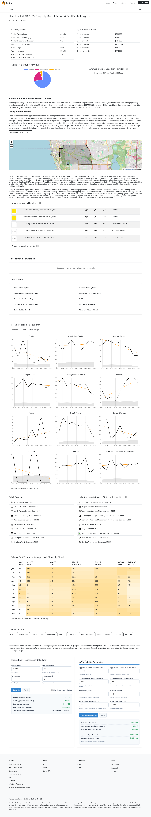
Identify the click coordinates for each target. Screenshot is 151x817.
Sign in (132, 3)
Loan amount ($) (17, 669)
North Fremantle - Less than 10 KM (27, 511)
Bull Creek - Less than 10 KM (24, 533)
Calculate (16, 690)
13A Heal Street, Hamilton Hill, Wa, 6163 (38, 237)
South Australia (15, 774)
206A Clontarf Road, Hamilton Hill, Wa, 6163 (40, 210)
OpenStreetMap (129, 169)
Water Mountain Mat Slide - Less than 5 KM (98, 511)
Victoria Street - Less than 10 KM (26, 520)
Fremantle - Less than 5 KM (24, 524)
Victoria (12, 781)
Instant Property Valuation (20, 132)
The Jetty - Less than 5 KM (91, 524)
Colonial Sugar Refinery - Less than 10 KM (97, 502)
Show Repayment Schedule (62, 690)
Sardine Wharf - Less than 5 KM (25, 542)
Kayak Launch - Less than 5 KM (25, 529)
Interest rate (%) (50, 669)
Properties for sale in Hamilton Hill (25, 246)
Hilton (12, 634)
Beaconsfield (23, 634)
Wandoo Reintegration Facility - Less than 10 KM (100, 533)
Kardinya (128, 634)
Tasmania (12, 777)
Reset (26, 690)
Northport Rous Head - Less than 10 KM (28, 537)
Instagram (115, 764)
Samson (62, 634)
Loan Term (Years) (89, 694)
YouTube (114, 772)
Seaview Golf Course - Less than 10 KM (96, 537)
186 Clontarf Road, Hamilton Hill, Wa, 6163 (39, 217)
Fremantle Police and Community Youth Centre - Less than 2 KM (106, 520)
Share (139, 9)
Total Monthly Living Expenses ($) (92, 682)
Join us (123, 3)
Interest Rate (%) (119, 694)
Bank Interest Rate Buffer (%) (92, 705)
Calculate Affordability (89, 715)
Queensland (13, 771)
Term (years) (17, 679)
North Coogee (37, 634)
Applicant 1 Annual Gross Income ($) (92, 671)
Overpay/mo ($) (51, 679)
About (45, 764)
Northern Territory (16, 764)
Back (11, 9)
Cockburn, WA (20, 20)
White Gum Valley (104, 634)
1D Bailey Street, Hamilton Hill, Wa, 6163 (38, 230)
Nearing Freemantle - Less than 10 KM (96, 542)
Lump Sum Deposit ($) (118, 705)
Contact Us (47, 771)
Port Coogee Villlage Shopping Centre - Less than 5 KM (102, 515)
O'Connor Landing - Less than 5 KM (27, 515)
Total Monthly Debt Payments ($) (121, 681)
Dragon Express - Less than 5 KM (94, 507)
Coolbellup (73, 634)
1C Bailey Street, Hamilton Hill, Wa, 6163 (38, 223)
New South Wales (15, 768)
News (115, 3)
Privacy (79, 764)
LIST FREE (143, 3)
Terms (79, 768)
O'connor (117, 634)
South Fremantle (86, 634)
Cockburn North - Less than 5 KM (26, 507)
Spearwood (50, 634)
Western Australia (16, 784)
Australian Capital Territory (19, 787)
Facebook (114, 768)
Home (107, 3)
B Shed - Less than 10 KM (23, 502)
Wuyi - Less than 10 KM (90, 529)
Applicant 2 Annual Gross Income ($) (123, 671)
